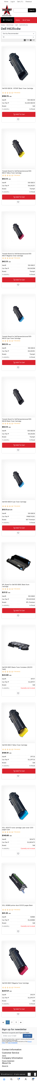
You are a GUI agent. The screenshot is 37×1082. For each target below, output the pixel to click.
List (33, 40)
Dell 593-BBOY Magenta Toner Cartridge (15, 983)
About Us (5, 1066)
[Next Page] (20, 1022)
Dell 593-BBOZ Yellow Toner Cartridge (14, 745)
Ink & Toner (10, 25)
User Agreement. (13, 1042)
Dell (16, 25)
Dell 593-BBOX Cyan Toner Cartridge (14, 502)
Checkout (28, 1)
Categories (9, 20)
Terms (4, 1055)
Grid (28, 40)
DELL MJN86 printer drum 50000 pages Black (17, 905)
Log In (13, 1)
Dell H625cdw (23, 25)
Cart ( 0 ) (20, 1)
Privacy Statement (8, 1061)
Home (6, 1)
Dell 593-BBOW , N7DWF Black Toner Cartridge (17, 88)
